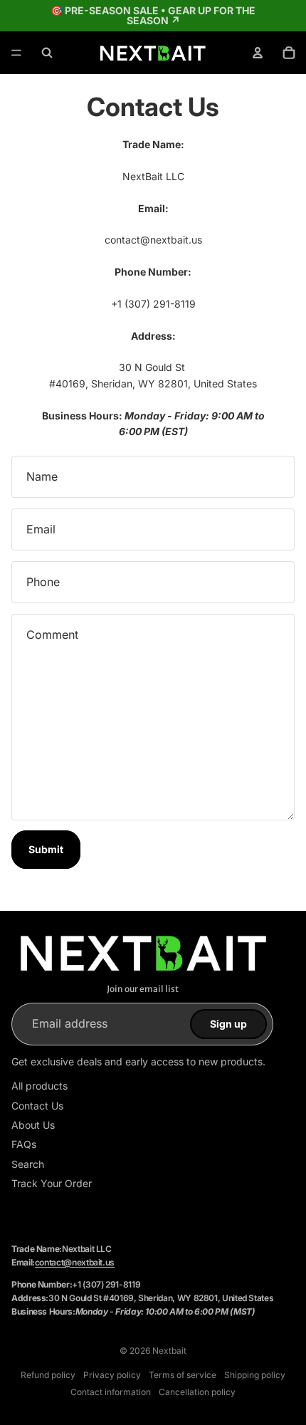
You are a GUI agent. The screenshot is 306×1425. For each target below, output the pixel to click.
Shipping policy (254, 1374)
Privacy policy (112, 1374)
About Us (33, 1125)
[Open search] (47, 52)
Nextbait (169, 1350)
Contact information (110, 1392)
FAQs (23, 1144)
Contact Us (37, 1106)
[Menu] (16, 52)
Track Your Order (51, 1183)
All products (39, 1086)
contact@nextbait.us (75, 1262)
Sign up (228, 1024)
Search (27, 1164)
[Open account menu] (257, 52)
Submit (45, 849)
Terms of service (182, 1374)
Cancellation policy (197, 1392)
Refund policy (48, 1374)
